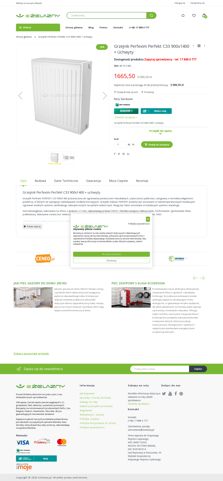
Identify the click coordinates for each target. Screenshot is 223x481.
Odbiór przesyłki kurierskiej (96, 406)
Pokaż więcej (34, 226)
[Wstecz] (193, 46)
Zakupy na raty (89, 401)
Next (202, 278)
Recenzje (142, 181)
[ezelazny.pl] (38, 15)
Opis (23, 181)
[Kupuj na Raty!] (156, 111)
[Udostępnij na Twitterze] (119, 154)
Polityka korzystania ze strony (98, 423)
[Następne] (204, 46)
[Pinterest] (181, 393)
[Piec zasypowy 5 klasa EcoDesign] (131, 297)
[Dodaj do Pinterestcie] (123, 154)
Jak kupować (87, 393)
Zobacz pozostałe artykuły (31, 353)
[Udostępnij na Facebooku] (114, 154)
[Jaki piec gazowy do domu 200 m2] (33, 297)
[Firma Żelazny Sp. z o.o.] (44, 386)
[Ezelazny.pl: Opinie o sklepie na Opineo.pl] (178, 258)
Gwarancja (93, 181)
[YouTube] (170, 393)
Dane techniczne (66, 181)
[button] (105, 96)
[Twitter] (164, 393)
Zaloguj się (179, 2)
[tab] (23, 182)
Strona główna (24, 36)
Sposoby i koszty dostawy (95, 397)
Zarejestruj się (197, 2)
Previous (195, 278)
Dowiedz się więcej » (126, 117)
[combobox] (106, 15)
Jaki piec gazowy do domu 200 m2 (40, 283)
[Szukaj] (151, 15)
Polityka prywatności (92, 427)
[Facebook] (176, 393)
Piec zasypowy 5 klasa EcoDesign (138, 283)
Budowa (40, 181)
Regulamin (86, 410)
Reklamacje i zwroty (92, 414)
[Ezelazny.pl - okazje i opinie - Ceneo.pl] (45, 258)
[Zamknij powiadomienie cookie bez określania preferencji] (148, 219)
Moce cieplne (118, 181)
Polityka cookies (89, 418)
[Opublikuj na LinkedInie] (128, 154)
